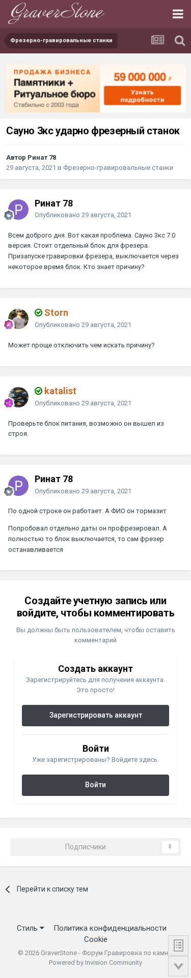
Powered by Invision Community (95, 962)
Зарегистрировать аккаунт (95, 715)
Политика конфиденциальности (110, 928)
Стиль (28, 928)
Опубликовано (83, 215)
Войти (95, 785)
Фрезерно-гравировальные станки (118, 167)
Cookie (95, 939)
